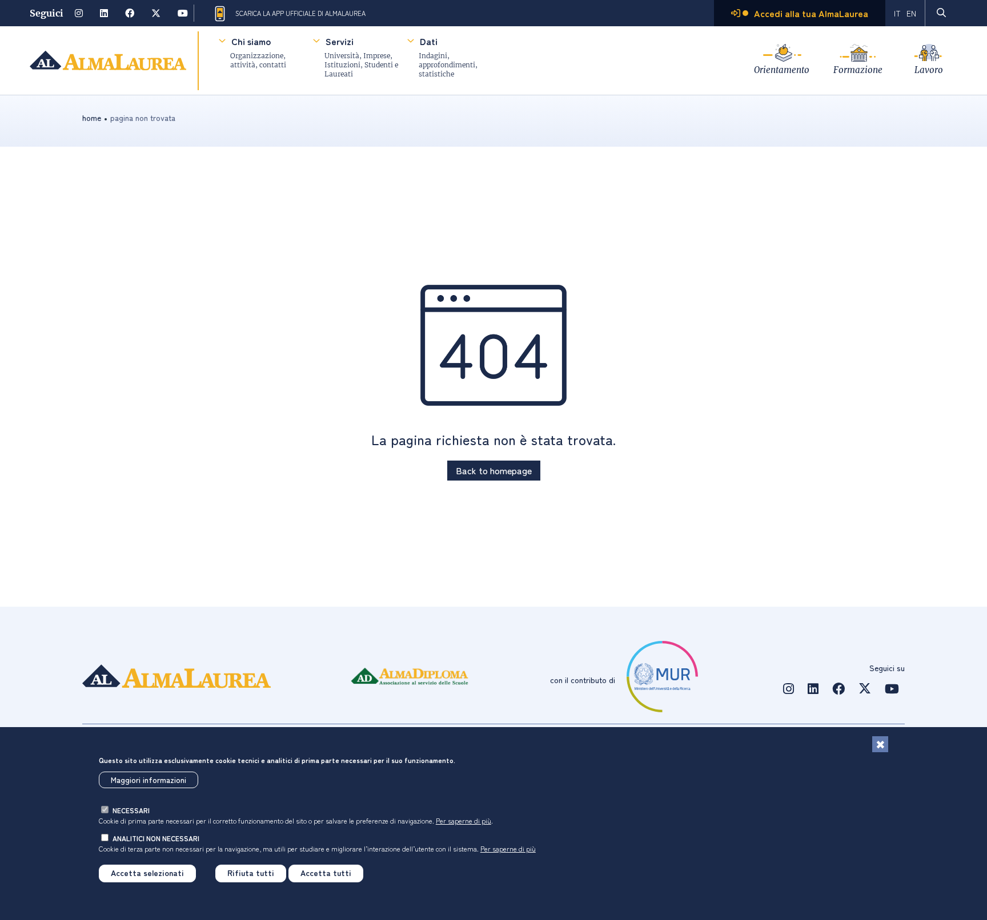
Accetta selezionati (147, 873)
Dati (429, 41)
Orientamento (781, 69)
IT (897, 13)
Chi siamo (251, 41)
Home (91, 117)
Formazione (857, 69)
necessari (131, 810)
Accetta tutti (325, 873)
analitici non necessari (156, 838)
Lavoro (928, 69)
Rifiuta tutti (250, 873)
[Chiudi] (880, 744)
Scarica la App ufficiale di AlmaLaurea (300, 13)
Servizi (340, 41)
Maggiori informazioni (148, 779)
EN (911, 13)
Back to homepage (494, 470)
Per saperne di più (463, 820)
